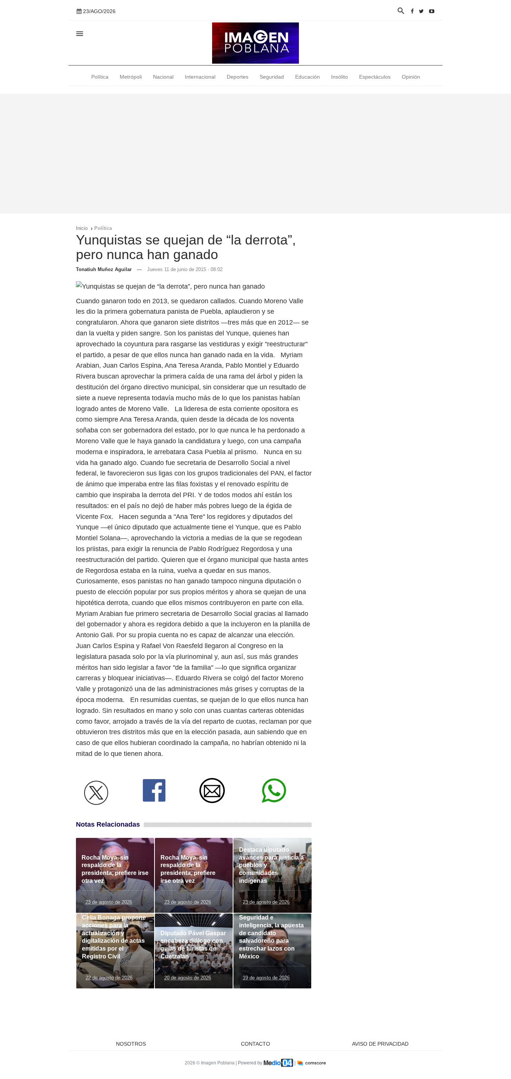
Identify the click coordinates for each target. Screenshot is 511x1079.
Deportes (237, 77)
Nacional (163, 77)
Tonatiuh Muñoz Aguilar (104, 269)
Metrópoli (131, 77)
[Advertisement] (255, 153)
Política (99, 77)
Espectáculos (375, 77)
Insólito (339, 77)
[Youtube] (431, 11)
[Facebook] (412, 11)
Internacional (200, 77)
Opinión (411, 77)
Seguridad (272, 77)
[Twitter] (421, 11)
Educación (307, 77)
